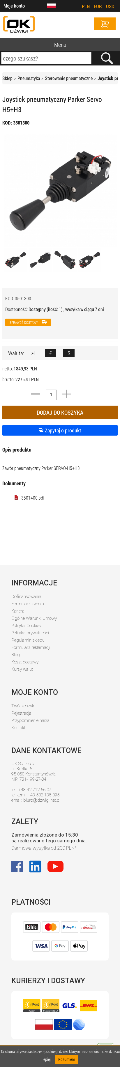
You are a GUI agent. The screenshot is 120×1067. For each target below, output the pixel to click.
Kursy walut (22, 669)
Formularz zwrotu (27, 603)
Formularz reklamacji (30, 647)
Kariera (17, 611)
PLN (86, 6)
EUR (98, 6)
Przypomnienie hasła (30, 720)
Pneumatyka (28, 78)
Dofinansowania (26, 596)
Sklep (7, 78)
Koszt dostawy (24, 662)
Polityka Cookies (26, 625)
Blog (15, 654)
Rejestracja (21, 713)
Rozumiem (66, 1059)
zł (33, 353)
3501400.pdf (33, 498)
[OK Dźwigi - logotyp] (19, 25)
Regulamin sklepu (28, 640)
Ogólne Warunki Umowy (34, 618)
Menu (60, 44)
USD (110, 6)
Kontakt (18, 727)
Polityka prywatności (30, 632)
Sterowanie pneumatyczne (69, 78)
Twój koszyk (22, 706)
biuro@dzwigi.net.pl (41, 800)
